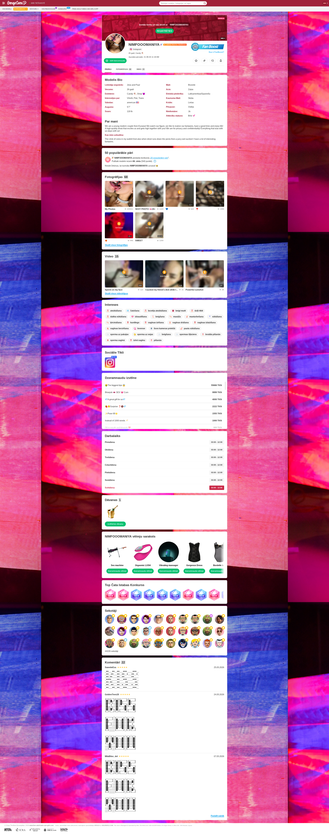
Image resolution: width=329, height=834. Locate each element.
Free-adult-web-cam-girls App (85, 9)
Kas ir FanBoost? (216, 52)
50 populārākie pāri (159, 158)
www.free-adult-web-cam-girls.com (41, 825)
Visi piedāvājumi (48, 9)
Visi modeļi (6, 9)
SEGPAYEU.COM (107, 825)
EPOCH (97, 825)
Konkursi (62, 9)
